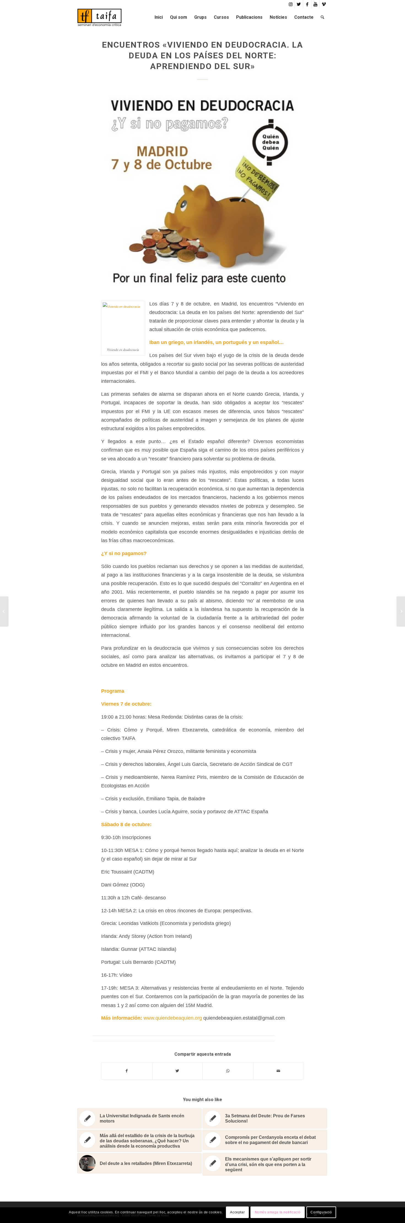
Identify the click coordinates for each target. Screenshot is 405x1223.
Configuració (321, 1212)
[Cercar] (322, 17)
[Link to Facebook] (307, 4)
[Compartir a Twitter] (177, 1071)
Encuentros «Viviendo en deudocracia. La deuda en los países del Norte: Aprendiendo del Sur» (202, 55)
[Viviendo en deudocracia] (202, 191)
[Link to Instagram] (291, 4)
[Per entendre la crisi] (4, 611)
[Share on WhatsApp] (228, 1071)
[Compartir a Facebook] (126, 1071)
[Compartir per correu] (278, 1071)
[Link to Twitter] (299, 4)
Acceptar (237, 1212)
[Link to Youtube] (315, 4)
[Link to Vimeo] (324, 4)
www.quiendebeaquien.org (173, 1018)
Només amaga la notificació (278, 1212)
